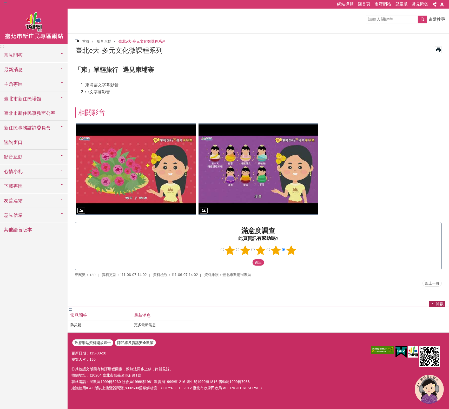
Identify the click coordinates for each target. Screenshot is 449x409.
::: (5, 3)
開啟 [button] (439, 303)
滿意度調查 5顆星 (291, 250)
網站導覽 (345, 4)
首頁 (85, 41)
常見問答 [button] (13, 55)
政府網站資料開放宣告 (93, 343)
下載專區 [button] (13, 186)
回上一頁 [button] (432, 283)
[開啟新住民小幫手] (429, 389)
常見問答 (420, 4)
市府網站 (382, 4)
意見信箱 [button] (13, 215)
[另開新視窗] (382, 350)
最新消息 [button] (13, 69)
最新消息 (142, 315)
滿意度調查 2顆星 (245, 250)
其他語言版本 (18, 229)
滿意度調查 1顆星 (230, 250)
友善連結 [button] (13, 200)
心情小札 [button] (13, 171)
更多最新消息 (145, 325)
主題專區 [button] (13, 84)
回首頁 (364, 4)
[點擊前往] (136, 169)
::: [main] (76, 40)
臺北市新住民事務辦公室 (29, 113)
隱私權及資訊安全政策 (135, 343)
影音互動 (104, 41)
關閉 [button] (435, 4)
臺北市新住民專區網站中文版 (34, 26)
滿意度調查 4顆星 (276, 250)
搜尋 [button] (422, 19)
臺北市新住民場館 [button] (22, 98)
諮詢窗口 (13, 142)
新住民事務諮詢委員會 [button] (27, 127)
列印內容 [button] (438, 50)
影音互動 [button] (13, 157)
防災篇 (75, 325)
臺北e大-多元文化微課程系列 (142, 41)
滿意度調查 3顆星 (261, 250)
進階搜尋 (436, 19)
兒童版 (401, 4)
